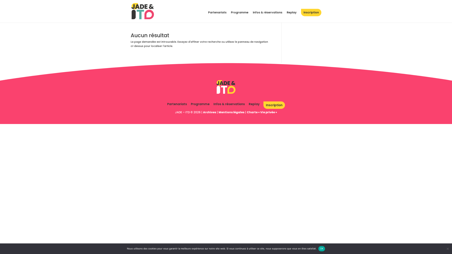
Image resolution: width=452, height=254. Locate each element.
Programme (239, 12)
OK (321, 248)
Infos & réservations (267, 12)
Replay (292, 12)
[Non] (447, 248)
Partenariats (217, 12)
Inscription (311, 12)
